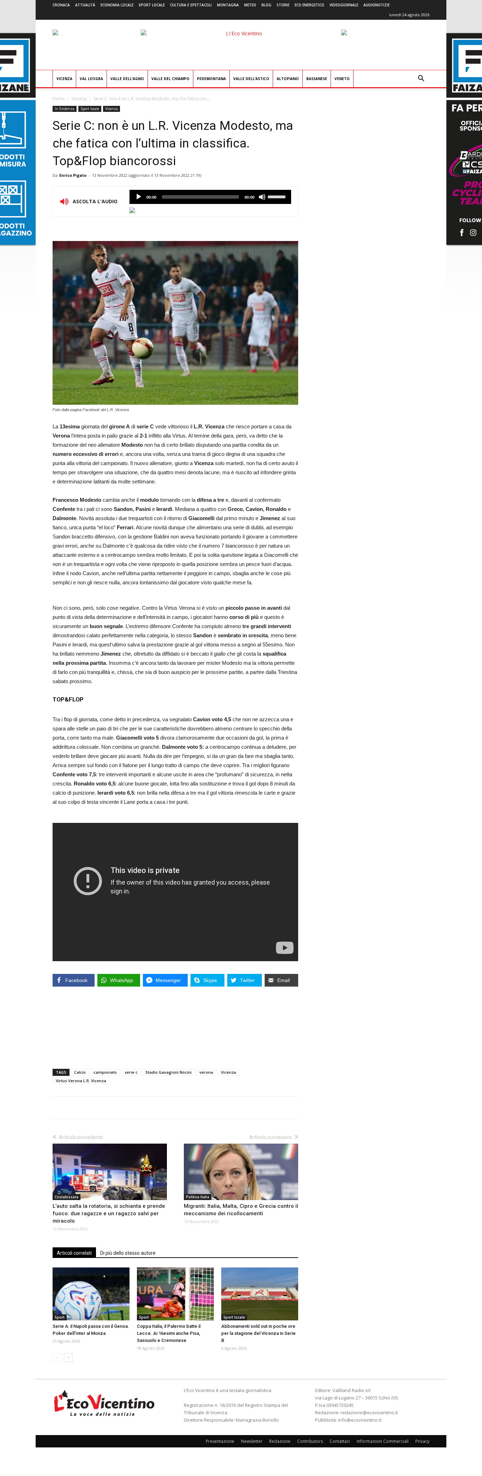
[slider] (278, 196)
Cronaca (61, 4)
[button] (420, 79)
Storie (283, 4)
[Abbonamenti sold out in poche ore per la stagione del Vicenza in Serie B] (259, 1293)
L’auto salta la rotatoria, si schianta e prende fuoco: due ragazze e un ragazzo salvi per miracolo (109, 1213)
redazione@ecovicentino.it (369, 1412)
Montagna (228, 4)
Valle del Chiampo (170, 78)
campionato (105, 1072)
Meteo (250, 4)
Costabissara (66, 1196)
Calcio (80, 1072)
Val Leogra (91, 78)
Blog (266, 4)
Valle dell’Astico (251, 78)
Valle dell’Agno (127, 78)
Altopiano (288, 78)
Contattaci (340, 1441)
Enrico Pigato (72, 175)
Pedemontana (211, 78)
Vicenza (64, 78)
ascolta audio (138, 196)
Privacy (422, 1441)
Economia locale (117, 4)
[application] (210, 197)
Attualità (85, 4)
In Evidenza (64, 108)
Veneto (342, 78)
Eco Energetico (309, 4)
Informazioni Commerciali (383, 1441)
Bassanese (316, 78)
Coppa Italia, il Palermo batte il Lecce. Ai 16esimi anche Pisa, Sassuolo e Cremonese (168, 1333)
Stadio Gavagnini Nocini (168, 1072)
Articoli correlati (74, 1253)
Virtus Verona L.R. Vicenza (81, 1080)
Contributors (310, 1441)
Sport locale (152, 4)
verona (206, 1072)
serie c (131, 1072)
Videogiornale (344, 4)
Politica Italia (197, 1196)
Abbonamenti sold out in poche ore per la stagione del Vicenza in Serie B (258, 1333)
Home (59, 99)
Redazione (279, 1441)
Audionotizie (376, 4)
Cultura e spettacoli (191, 4)
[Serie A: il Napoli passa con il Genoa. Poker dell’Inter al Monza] (91, 1293)
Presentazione (220, 1441)
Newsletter (252, 1441)
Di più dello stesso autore (128, 1253)
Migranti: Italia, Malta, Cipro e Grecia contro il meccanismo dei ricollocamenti (241, 1210)
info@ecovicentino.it (359, 1420)
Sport (60, 1317)
